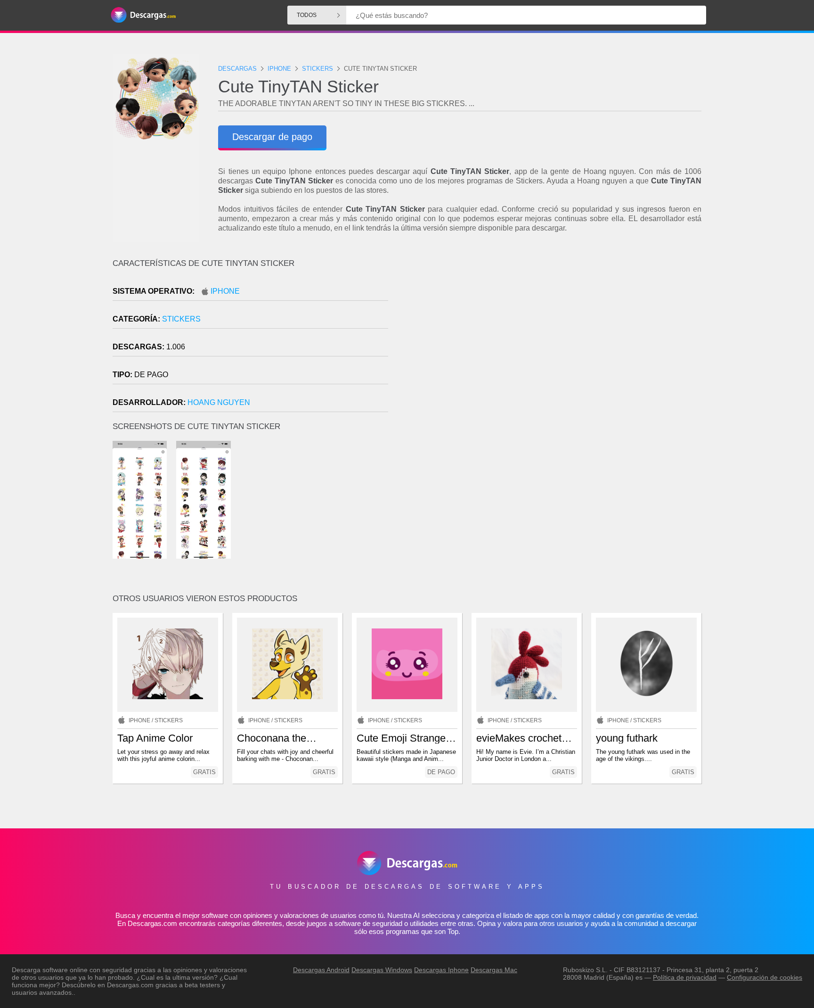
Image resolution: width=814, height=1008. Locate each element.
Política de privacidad (684, 977)
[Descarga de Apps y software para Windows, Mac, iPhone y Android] (143, 15)
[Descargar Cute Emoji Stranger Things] (407, 665)
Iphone (225, 291)
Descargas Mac (494, 970)
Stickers (181, 319)
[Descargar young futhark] (646, 665)
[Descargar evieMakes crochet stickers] (526, 665)
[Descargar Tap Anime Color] (167, 665)
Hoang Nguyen (218, 402)
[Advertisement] (554, 339)
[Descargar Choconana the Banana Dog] (287, 665)
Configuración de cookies (764, 977)
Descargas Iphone (441, 970)
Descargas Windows (381, 970)
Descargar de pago (272, 137)
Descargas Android (321, 970)
